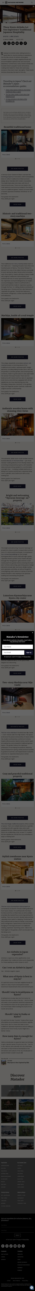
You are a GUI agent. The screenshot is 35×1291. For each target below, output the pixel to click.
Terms (19, 656)
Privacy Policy (27, 656)
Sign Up (28, 652)
